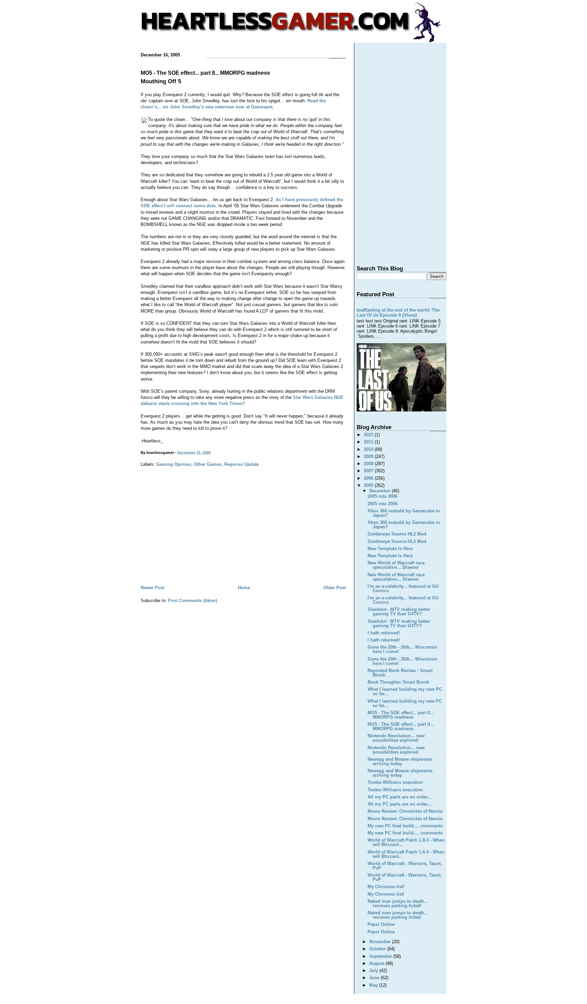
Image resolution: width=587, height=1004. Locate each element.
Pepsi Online (381, 924)
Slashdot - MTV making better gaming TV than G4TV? (399, 611)
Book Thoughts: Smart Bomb (398, 682)
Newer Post (152, 587)
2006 (369, 478)
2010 (369, 449)
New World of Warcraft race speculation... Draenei (396, 565)
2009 (369, 456)
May (374, 985)
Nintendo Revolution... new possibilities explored (396, 738)
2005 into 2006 (382, 496)
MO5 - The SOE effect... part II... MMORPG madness (205, 73)
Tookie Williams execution (395, 782)
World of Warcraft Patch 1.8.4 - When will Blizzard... (406, 842)
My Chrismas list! (386, 886)
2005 (369, 485)
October (378, 948)
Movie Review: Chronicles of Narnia (405, 811)
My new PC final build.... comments (405, 825)
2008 (369, 463)
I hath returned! (384, 632)
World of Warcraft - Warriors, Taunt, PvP (405, 865)
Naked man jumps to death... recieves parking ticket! (398, 903)
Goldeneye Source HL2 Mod (397, 533)
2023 (369, 434)
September (381, 956)
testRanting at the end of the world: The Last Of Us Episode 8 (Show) (398, 312)
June (375, 977)
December (380, 490)
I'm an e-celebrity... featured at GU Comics (403, 588)
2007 (369, 470)
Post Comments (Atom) (192, 600)
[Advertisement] (243, 532)
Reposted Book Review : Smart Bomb (400, 672)
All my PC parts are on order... (399, 796)
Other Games (207, 464)
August (377, 963)
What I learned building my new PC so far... (405, 691)
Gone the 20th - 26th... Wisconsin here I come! (402, 649)
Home (244, 587)
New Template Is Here (390, 548)
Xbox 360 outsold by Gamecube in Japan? (404, 513)
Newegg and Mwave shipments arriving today (400, 761)
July (374, 970)
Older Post (334, 587)
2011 (369, 441)
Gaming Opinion (173, 464)
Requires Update (241, 464)
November (380, 941)
